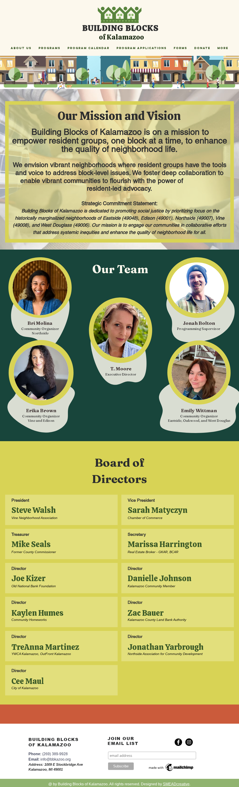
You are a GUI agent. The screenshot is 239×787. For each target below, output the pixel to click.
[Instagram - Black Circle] (189, 742)
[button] (21, 48)
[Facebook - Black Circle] (178, 742)
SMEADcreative (176, 784)
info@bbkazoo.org (55, 759)
